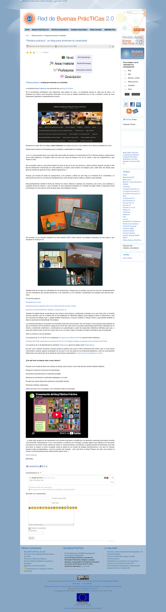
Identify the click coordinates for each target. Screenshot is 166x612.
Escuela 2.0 (127, 205)
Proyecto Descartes (130, 226)
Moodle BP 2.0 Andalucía (132, 221)
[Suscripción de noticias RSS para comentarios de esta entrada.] (39, 473)
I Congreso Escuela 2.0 (131, 189)
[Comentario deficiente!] (107, 478)
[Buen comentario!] (105, 478)
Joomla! (66, 608)
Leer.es (125, 219)
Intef (124, 217)
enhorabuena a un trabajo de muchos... (40, 569)
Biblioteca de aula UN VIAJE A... (35, 566)
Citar (111, 482)
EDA (124, 196)
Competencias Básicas (131, 155)
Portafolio (131, 85)
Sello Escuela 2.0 (113, 559)
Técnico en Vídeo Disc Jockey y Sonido (121, 556)
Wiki (129, 74)
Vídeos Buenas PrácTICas (132, 240)
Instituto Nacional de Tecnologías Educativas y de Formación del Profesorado (97, 586)
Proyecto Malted (128, 231)
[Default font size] (139, 29)
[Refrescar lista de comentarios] (41, 473)
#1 (30, 478)
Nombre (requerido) (59, 498)
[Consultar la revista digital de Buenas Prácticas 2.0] (132, 47)
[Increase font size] (135, 29)
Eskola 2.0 (126, 210)
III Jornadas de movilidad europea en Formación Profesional (80, 554)
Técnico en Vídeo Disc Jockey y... (35, 559)
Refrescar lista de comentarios (41, 487)
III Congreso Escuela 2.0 (131, 194)
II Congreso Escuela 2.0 (131, 191)
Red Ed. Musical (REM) (131, 235)
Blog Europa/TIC (128, 177)
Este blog (30, 155)
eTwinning (126, 212)
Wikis (129, 153)
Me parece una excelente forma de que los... (39, 554)
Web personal (133, 82)
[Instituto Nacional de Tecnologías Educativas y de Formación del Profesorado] (60, 1)
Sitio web (55, 503)
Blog (129, 70)
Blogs (125, 153)
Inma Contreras (31, 455)
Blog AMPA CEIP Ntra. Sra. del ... (35, 552)
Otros (130, 89)
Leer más (86, 566)
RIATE (125, 238)
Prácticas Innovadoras (131, 224)
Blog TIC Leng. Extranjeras (132, 182)
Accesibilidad (87, 583)
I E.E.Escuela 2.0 (129, 198)
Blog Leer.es (127, 180)
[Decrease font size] (143, 29)
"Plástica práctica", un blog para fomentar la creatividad (56, 40)
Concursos (132, 161)
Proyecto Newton (129, 233)
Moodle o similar (134, 78)
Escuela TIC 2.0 (128, 203)
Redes (135, 157)
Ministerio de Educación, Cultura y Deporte (58, 586)
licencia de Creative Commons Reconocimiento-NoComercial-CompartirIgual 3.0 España (91, 581)
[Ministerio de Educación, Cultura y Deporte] (36, 1)
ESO (27, 35)
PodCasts (134, 153)
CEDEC (125, 184)
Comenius (126, 187)
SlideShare (127, 159)
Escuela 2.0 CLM (129, 207)
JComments (111, 541)
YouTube (134, 159)
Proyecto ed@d (128, 228)
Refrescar (33, 531)
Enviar (31, 538)
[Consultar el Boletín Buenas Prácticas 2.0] (132, 60)
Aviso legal (76, 583)
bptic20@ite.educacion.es (90, 588)
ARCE (125, 175)
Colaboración (127, 157)
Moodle (125, 161)
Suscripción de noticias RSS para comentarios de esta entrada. (52, 489)
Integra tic (126, 214)
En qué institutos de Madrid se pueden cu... (39, 561)
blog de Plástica (67, 88)
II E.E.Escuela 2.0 (129, 201)
